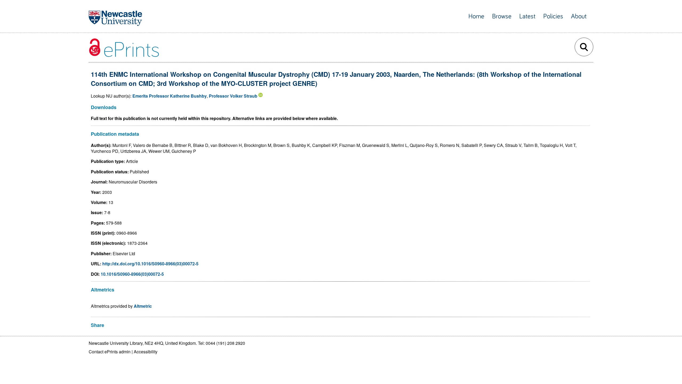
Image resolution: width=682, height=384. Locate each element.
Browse (502, 16)
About (579, 16)
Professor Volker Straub (233, 96)
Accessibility (145, 352)
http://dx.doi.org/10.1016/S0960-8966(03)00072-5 (150, 264)
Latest (527, 16)
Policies (553, 16)
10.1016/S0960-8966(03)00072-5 (132, 274)
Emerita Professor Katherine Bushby (169, 96)
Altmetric (143, 306)
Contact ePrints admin (110, 352)
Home (476, 16)
